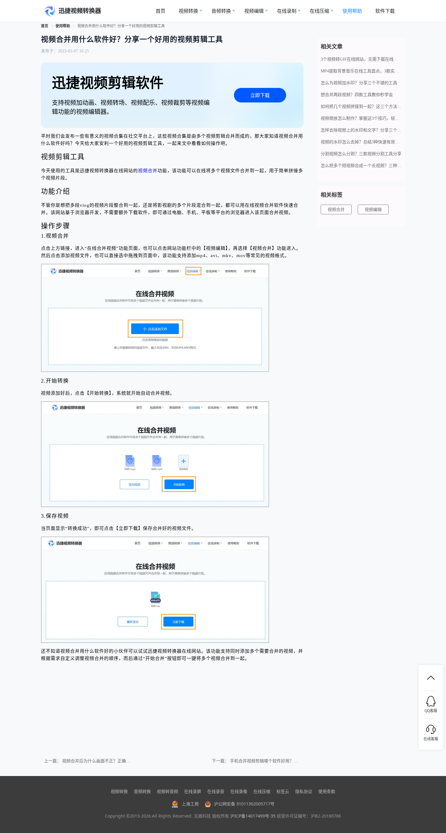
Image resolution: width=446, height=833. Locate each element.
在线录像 (238, 791)
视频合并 (147, 170)
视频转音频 (167, 791)
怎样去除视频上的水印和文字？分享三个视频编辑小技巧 (361, 130)
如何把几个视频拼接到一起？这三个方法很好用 (361, 106)
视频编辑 (373, 209)
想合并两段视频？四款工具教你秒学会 (357, 94)
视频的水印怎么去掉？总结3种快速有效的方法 (361, 142)
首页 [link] (44, 26)
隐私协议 (303, 791)
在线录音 (215, 791)
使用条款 (326, 791)
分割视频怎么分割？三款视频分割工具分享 (361, 154)
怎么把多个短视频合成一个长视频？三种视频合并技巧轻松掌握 (361, 165)
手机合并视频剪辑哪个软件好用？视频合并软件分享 (279, 761)
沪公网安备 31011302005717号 (244, 804)
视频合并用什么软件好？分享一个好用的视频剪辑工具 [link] (121, 26)
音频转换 (142, 791)
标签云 (282, 791)
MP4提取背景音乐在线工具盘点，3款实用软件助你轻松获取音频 (361, 71)
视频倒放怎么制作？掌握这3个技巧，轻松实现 (361, 118)
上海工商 (190, 804)
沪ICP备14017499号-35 (252, 816)
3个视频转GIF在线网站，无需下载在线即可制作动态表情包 (361, 59)
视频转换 (119, 791)
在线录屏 (192, 791)
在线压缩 (261, 791)
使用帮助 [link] (63, 26)
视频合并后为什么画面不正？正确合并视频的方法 (109, 761)
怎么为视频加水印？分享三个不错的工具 (359, 83)
